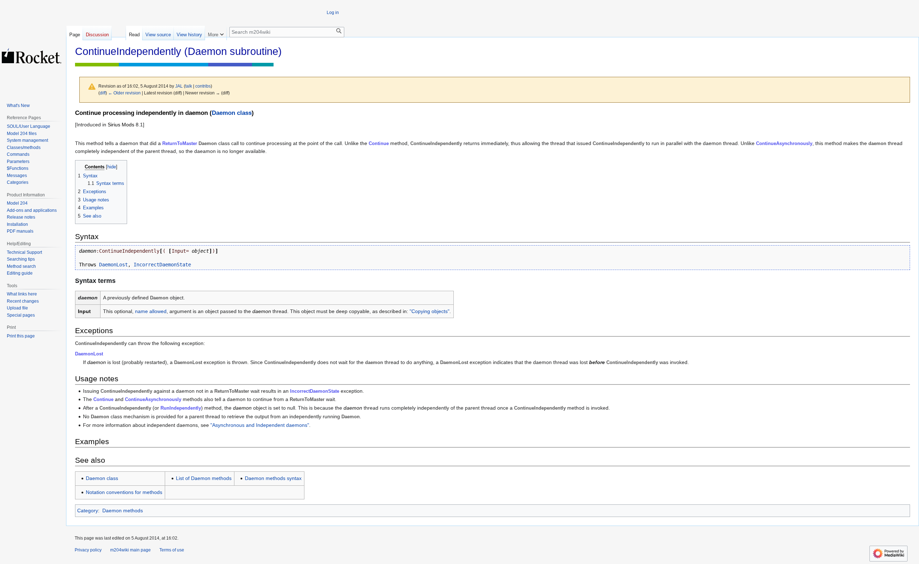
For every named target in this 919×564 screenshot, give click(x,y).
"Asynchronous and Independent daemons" (259, 425)
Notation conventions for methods (124, 492)
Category (87, 510)
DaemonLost (113, 264)
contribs (203, 86)
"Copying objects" (429, 311)
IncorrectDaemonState (162, 264)
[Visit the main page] (31, 55)
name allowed (151, 311)
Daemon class (232, 112)
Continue (379, 143)
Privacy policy (88, 550)
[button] (216, 33)
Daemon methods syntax (273, 478)
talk (188, 86)
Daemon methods (122, 510)
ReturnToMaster (179, 143)
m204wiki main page (130, 550)
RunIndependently (180, 408)
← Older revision (124, 92)
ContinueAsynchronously (784, 143)
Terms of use (171, 550)
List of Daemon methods (204, 478)
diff (103, 92)
